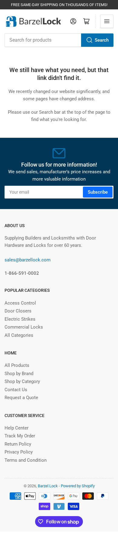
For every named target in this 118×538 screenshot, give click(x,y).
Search (102, 40)
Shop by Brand (19, 373)
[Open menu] (106, 21)
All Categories (19, 335)
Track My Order (20, 436)
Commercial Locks (24, 327)
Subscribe (98, 192)
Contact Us (16, 389)
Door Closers (18, 311)
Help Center (16, 428)
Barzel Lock (48, 486)
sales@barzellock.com (28, 260)
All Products (17, 365)
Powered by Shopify (78, 486)
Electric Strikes (20, 319)
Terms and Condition (26, 460)
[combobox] (59, 40)
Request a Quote (21, 397)
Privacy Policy (19, 452)
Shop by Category (22, 381)
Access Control (20, 303)
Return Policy (18, 444)
